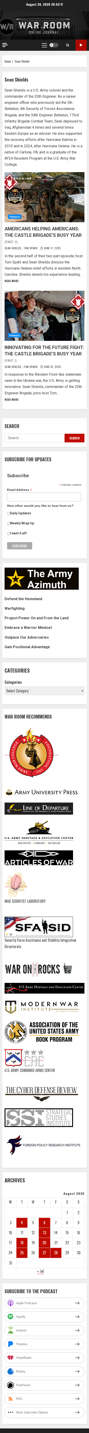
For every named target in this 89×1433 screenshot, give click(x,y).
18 (22, 1242)
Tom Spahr (31, 248)
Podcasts (14, 216)
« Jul (40, 1271)
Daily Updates (20, 513)
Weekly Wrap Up (22, 523)
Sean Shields (13, 248)
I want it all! (18, 533)
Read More (11, 281)
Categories (13, 682)
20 (44, 1242)
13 (44, 1232)
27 (44, 1252)
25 (22, 1252)
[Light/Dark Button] (53, 45)
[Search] (67, 45)
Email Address (19, 490)
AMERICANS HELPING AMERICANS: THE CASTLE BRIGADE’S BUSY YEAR (44, 197)
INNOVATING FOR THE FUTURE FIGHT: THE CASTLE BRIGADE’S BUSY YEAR (44, 316)
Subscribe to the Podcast (81, 45)
